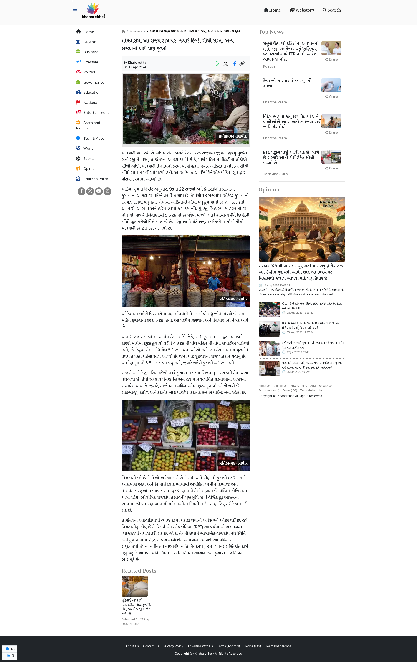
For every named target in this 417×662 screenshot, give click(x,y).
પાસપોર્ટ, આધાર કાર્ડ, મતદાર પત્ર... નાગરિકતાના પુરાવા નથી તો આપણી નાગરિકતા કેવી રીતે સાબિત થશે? (311, 365)
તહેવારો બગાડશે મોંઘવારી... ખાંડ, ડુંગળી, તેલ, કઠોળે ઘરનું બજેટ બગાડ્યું (136, 607)
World (88, 148)
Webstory (304, 10)
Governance (93, 82)
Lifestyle (90, 62)
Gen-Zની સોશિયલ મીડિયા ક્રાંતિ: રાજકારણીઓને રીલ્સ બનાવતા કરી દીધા (312, 306)
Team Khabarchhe (311, 390)
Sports (88, 159)
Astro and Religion (88, 126)
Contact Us (280, 386)
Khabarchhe (137, 63)
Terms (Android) (269, 390)
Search (334, 10)
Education (92, 92)
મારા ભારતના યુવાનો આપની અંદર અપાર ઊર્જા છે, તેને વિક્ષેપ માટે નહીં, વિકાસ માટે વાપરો (310, 325)
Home (274, 10)
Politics (89, 72)
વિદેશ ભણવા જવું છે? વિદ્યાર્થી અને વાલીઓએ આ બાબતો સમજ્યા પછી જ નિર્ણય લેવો (292, 122)
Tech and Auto (275, 174)
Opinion (90, 169)
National (90, 103)
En (12, 649)
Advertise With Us (321, 386)
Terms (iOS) (289, 390)
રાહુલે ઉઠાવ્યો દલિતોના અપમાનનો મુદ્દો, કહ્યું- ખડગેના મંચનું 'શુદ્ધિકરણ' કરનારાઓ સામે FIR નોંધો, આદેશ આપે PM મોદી (291, 51)
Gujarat (90, 42)
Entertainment (96, 113)
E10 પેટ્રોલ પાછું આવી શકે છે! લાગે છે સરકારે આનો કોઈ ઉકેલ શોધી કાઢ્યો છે (291, 158)
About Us (264, 386)
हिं (12, 656)
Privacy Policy (299, 386)
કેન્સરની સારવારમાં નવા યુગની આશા (287, 83)
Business (90, 52)
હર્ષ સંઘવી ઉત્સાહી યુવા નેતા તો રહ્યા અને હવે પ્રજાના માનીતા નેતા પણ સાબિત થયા (313, 345)
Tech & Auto (93, 138)
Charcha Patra (95, 179)
